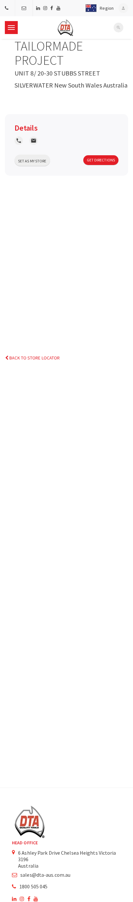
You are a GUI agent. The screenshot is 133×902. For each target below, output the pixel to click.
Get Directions (101, 160)
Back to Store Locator (34, 358)
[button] (98, 8)
